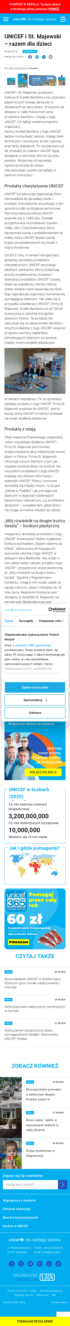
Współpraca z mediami (19, 1200)
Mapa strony (42, 1295)
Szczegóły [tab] (26, 620)
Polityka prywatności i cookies (22, 1291)
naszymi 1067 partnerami (33, 645)
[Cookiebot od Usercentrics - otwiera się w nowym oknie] (49, 610)
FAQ (54, 1295)
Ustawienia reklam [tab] (51, 620)
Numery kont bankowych (20, 1217)
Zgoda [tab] (8, 620)
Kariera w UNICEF (15, 1226)
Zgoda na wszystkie (35, 687)
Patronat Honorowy (17, 1209)
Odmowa (35, 712)
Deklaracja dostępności (51, 1291)
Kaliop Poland (60, 1302)
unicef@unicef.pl (51, 1252)
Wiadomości (30, 51)
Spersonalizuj (33, 700)
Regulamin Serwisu (23, 1295)
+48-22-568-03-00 (53, 1248)
